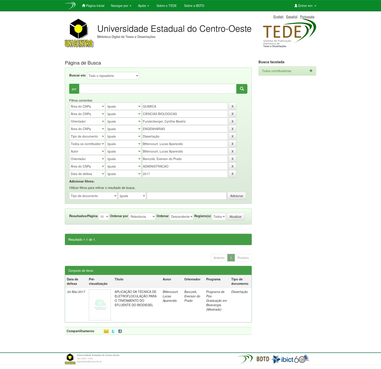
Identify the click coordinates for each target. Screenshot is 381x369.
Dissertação (239, 291)
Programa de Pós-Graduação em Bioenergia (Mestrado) (216, 300)
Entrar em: (305, 5)
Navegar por (120, 5)
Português (307, 16)
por (74, 89)
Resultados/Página (83, 216)
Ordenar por (119, 216)
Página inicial (94, 5)
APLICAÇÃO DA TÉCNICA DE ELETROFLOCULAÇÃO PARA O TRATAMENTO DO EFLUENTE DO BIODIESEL (136, 298)
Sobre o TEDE (166, 5)
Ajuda (142, 5)
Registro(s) (202, 216)
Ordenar (163, 216)
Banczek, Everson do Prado (192, 296)
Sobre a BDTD (193, 5)
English (278, 16)
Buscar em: (77, 75)
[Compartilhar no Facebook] (121, 331)
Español (291, 16)
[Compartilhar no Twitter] (113, 331)
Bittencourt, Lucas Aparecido (171, 296)
